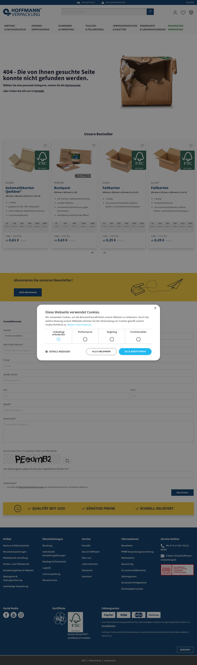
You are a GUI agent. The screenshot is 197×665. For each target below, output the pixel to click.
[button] (57, 351)
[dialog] (98, 332)
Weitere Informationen (79, 324)
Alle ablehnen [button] (101, 351)
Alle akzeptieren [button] (135, 351)
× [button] (155, 308)
